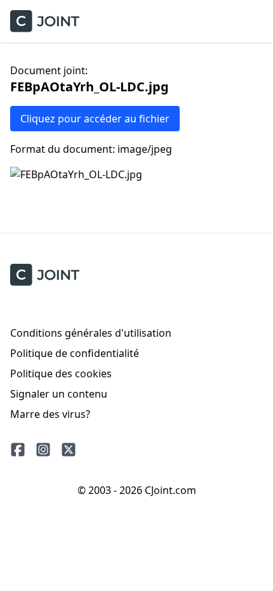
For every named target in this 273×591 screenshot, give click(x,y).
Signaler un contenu (58, 394)
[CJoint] (44, 275)
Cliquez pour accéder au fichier (95, 119)
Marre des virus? (50, 414)
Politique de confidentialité (74, 353)
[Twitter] (68, 449)
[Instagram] (43, 449)
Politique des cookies (61, 373)
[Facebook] (17, 449)
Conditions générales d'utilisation (90, 333)
